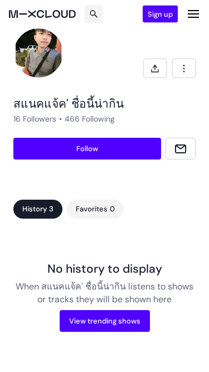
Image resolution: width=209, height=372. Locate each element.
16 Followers (34, 119)
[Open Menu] (193, 14)
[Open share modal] (155, 68)
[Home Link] (42, 14)
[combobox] (184, 68)
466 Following (90, 119)
